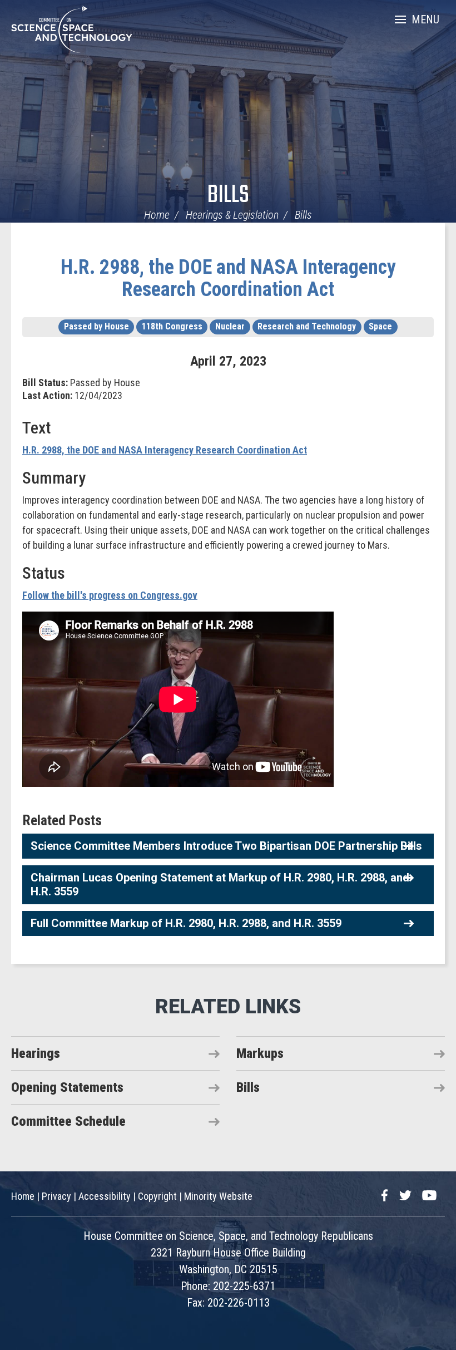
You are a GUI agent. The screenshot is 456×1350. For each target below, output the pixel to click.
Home (157, 214)
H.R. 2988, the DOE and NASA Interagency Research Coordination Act (228, 278)
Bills (228, 195)
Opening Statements (67, 1087)
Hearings (35, 1053)
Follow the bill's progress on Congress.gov (109, 595)
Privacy (56, 1196)
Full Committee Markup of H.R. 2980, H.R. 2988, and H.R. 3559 (186, 923)
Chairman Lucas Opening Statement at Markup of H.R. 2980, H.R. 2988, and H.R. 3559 (220, 884)
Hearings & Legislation (232, 214)
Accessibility (104, 1196)
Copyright (157, 1196)
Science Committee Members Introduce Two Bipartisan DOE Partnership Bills (226, 846)
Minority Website (218, 1196)
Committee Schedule (68, 1121)
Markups (260, 1053)
